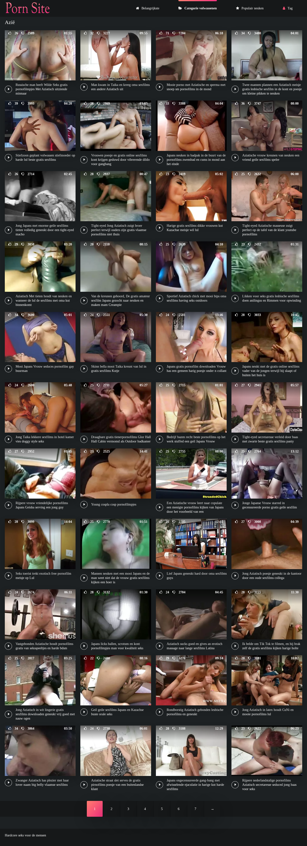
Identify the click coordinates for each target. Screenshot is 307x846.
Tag (290, 8)
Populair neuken (253, 8)
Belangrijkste (150, 8)
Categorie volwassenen (200, 8)
